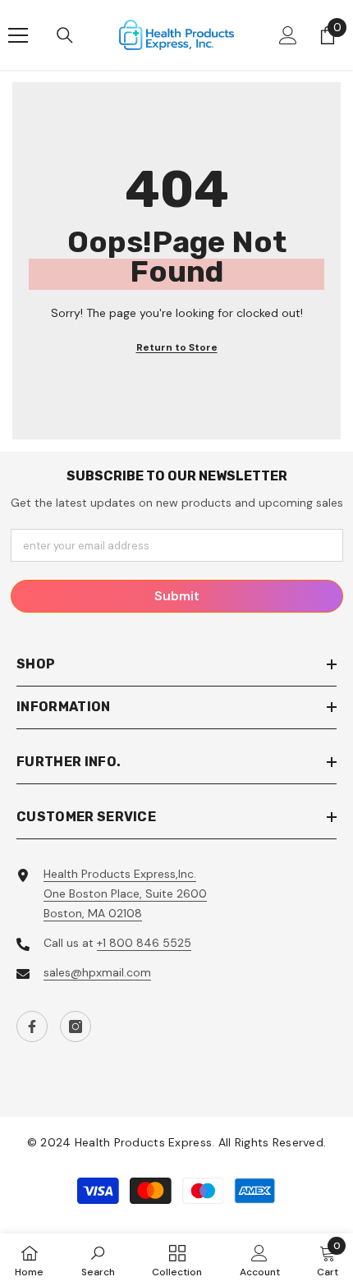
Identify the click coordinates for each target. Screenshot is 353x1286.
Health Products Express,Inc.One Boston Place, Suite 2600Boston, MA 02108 (125, 893)
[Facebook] (32, 1026)
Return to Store (177, 347)
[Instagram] (75, 1026)
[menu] (18, 35)
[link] (98, 1260)
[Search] (65, 35)
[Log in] (288, 35)
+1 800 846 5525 (144, 942)
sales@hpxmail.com (97, 972)
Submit (176, 595)
